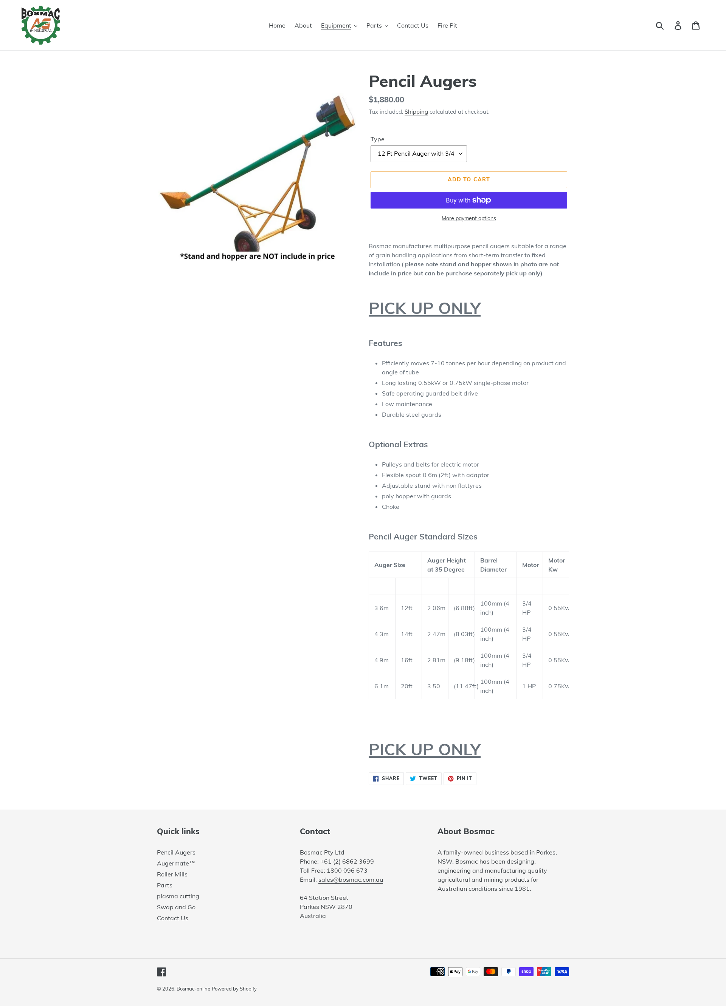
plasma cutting (178, 896)
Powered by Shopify (234, 989)
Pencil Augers (176, 852)
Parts (164, 885)
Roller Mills (172, 874)
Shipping (416, 111)
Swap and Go (176, 907)
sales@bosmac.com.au (350, 879)
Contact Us (172, 918)
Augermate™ (176, 863)
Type (378, 139)
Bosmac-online (193, 989)
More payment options (469, 218)
